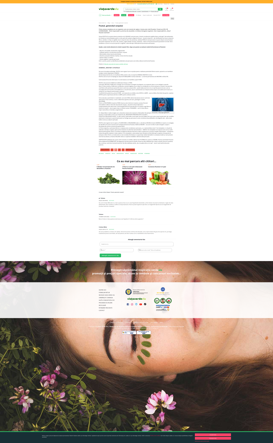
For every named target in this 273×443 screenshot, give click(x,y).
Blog (172, 18)
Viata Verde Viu (102, 23)
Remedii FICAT (157, 15)
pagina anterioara (105, 149)
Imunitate (131, 15)
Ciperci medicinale (147, 15)
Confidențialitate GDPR (140, 322)
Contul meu (160, 4)
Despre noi (166, 4)
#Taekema (147, 153)
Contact (172, 4)
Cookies (127, 322)
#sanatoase (133, 153)
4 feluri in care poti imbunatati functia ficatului (132, 167)
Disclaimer (154, 322)
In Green (139, 11)
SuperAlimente (145, 11)
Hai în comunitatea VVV (107, 300)
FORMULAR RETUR (104, 292)
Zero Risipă (166, 15)
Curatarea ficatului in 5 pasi (157, 167)
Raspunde (111, 200)
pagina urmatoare (130, 149)
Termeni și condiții (116, 322)
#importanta (120, 153)
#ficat (113, 153)
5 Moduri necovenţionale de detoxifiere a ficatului (106, 167)
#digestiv (107, 153)
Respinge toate (212, 438)
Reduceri (116, 15)
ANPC (161, 322)
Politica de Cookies (155, 435)
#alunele (101, 153)
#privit (127, 153)
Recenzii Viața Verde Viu (107, 295)
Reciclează (102, 305)
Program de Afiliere (105, 303)
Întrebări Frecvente (105, 308)
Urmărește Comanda (106, 297)
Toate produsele (106, 15)
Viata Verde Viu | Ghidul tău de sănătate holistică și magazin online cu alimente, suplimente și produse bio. (133, 326)
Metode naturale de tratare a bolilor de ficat (116, 64)
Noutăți (124, 15)
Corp (98, 164)
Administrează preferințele (202, 441)
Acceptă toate (213, 434)
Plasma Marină (154, 11)
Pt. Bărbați (138, 15)
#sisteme (140, 153)
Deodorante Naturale (131, 11)
